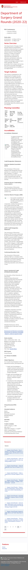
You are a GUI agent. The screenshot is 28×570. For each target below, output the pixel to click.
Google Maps (13, 349)
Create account (23, 2)
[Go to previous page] (5, 527)
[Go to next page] (5, 529)
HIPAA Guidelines (5, 565)
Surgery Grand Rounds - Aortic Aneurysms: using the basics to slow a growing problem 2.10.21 (14, 460)
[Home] (14, 6)
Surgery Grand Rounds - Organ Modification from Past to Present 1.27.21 (14, 467)
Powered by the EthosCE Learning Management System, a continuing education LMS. (22, 569)
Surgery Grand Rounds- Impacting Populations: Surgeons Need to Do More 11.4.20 (14, 497)
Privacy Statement (5, 564)
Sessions (4, 548)
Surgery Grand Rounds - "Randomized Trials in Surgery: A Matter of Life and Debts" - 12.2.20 (14, 481)
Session (7, 445)
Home (3, 547)
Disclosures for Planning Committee (13, 331)
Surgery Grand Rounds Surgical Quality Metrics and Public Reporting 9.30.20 (14, 513)
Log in (17, 2)
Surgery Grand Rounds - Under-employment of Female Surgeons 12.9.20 (14, 474)
